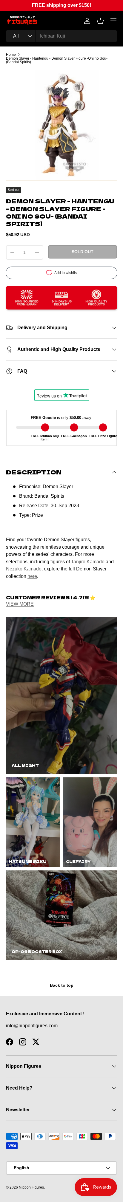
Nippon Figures (31, 1187)
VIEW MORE (20, 604)
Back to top (61, 985)
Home (11, 54)
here (32, 576)
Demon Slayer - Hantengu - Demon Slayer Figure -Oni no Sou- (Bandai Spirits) (56, 60)
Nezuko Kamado (23, 568)
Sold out (82, 251)
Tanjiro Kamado (87, 561)
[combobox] (61, 36)
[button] (100, 20)
